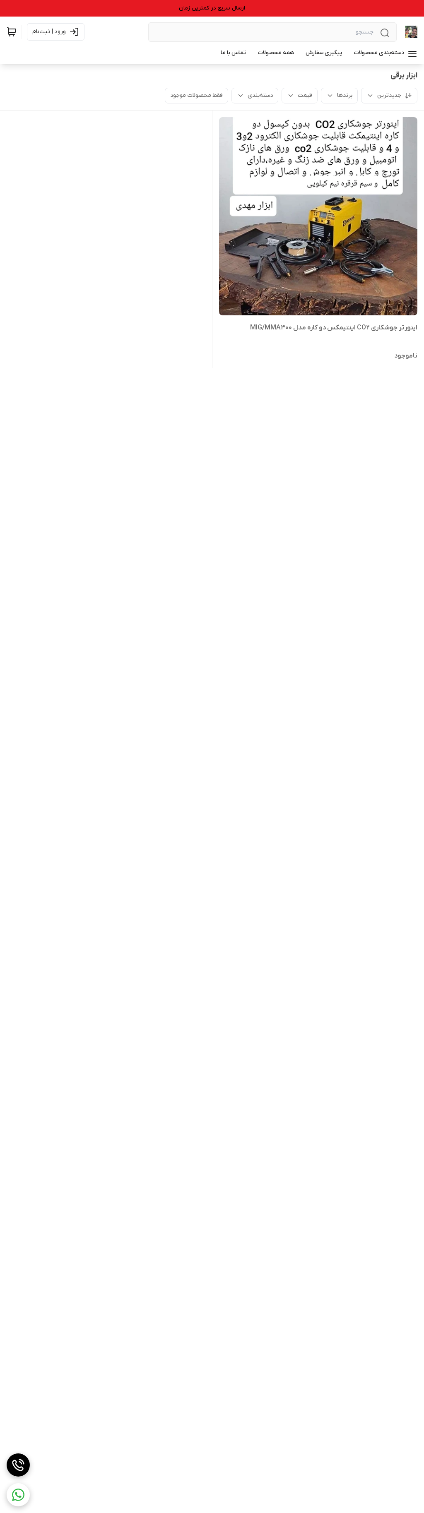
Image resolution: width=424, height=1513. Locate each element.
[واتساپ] (18, 1494)
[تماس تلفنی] (18, 1465)
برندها (344, 95)
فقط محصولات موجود (196, 95)
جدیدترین (389, 95)
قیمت (305, 95)
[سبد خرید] (12, 32)
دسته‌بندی (260, 95)
